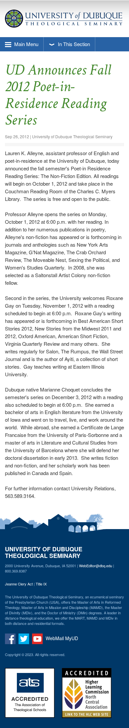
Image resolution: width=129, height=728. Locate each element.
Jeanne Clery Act (19, 583)
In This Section (73, 43)
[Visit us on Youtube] (38, 638)
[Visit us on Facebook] (11, 638)
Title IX (41, 583)
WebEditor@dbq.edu (95, 565)
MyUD (71, 638)
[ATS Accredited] (33, 697)
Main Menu (25, 43)
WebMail (55, 638)
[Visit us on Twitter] (25, 638)
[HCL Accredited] (89, 697)
